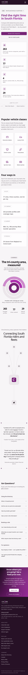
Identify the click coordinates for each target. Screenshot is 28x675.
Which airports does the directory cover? (11, 538)
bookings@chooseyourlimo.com (9, 614)
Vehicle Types (4, 632)
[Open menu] (25, 2)
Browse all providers (14, 594)
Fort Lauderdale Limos (7, 641)
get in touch (4, 488)
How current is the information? (9, 516)
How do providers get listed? (8, 511)
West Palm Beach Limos (7, 643)
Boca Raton (23, 106)
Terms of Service (5, 664)
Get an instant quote (14, 37)
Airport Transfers (5, 629)
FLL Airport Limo (5, 648)
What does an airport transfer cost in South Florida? (12, 532)
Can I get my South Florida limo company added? (11, 555)
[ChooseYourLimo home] (4, 2)
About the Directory (6, 655)
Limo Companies (5, 627)
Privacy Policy (4, 662)
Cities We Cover (5, 625)
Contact (3, 657)
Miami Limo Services (6, 638)
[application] (14, 288)
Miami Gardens (14, 106)
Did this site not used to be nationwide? (11, 506)
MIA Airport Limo (5, 645)
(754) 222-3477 (5, 612)
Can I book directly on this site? (9, 527)
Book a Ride (4, 659)
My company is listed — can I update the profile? (13, 549)
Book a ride (14, 590)
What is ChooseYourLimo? (7, 501)
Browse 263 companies (14, 33)
